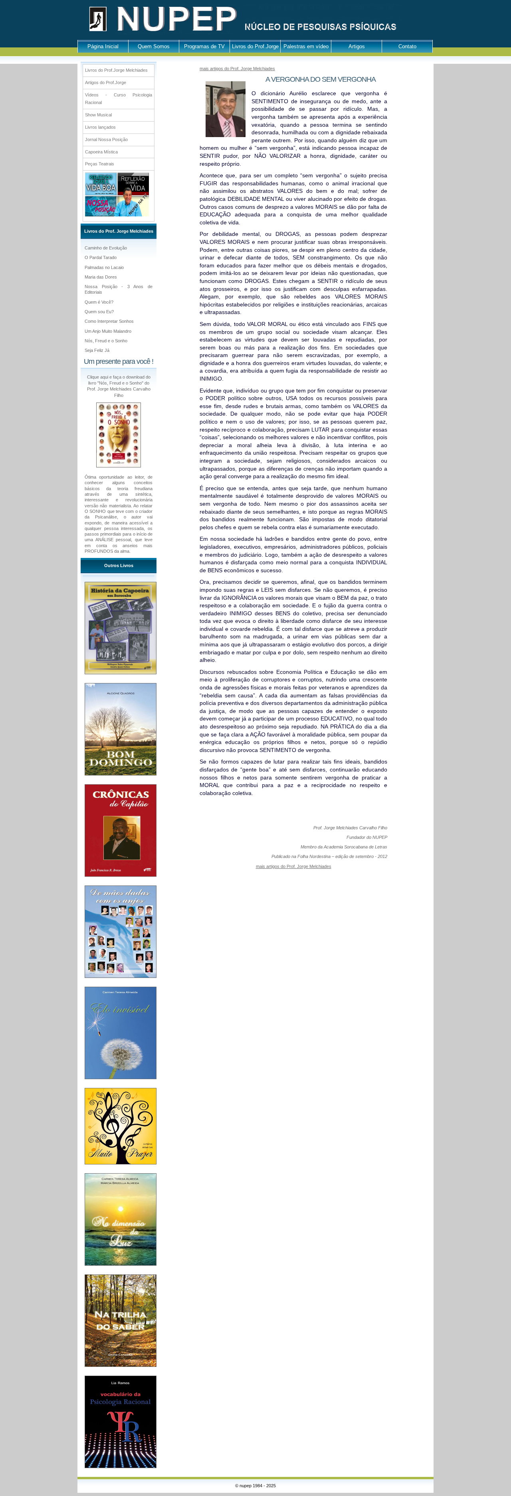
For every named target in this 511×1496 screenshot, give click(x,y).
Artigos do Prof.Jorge (105, 82)
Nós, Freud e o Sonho (106, 340)
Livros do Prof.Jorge (255, 46)
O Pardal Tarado (101, 257)
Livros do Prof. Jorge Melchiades (118, 231)
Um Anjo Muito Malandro (108, 331)
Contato (407, 46)
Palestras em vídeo (306, 46)
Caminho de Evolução (106, 247)
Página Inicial (103, 46)
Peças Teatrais (99, 163)
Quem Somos (154, 46)
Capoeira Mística (101, 151)
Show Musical (98, 114)
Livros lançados (100, 127)
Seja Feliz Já (97, 350)
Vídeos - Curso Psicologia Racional (118, 98)
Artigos (357, 46)
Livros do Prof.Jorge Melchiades (116, 70)
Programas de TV (204, 46)
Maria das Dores (101, 277)
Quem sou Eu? (99, 311)
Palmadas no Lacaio (104, 267)
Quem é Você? (99, 302)
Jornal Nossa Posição (106, 139)
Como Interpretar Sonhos (109, 321)
